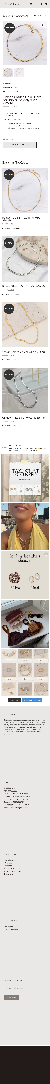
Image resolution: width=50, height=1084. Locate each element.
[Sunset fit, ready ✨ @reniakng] (25, 526)
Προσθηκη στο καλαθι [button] (11, 228)
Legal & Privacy (10, 921)
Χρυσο (16, 91)
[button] (31, 4)
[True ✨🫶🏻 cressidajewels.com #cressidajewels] (25, 672)
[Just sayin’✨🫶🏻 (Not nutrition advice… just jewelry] (25, 575)
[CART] (45, 4)
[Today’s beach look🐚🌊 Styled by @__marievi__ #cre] (25, 624)
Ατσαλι (10, 91)
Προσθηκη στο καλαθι (19, 145)
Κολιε (19, 16)
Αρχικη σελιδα (9, 16)
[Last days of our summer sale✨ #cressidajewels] (25, 478)
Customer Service (12, 854)
